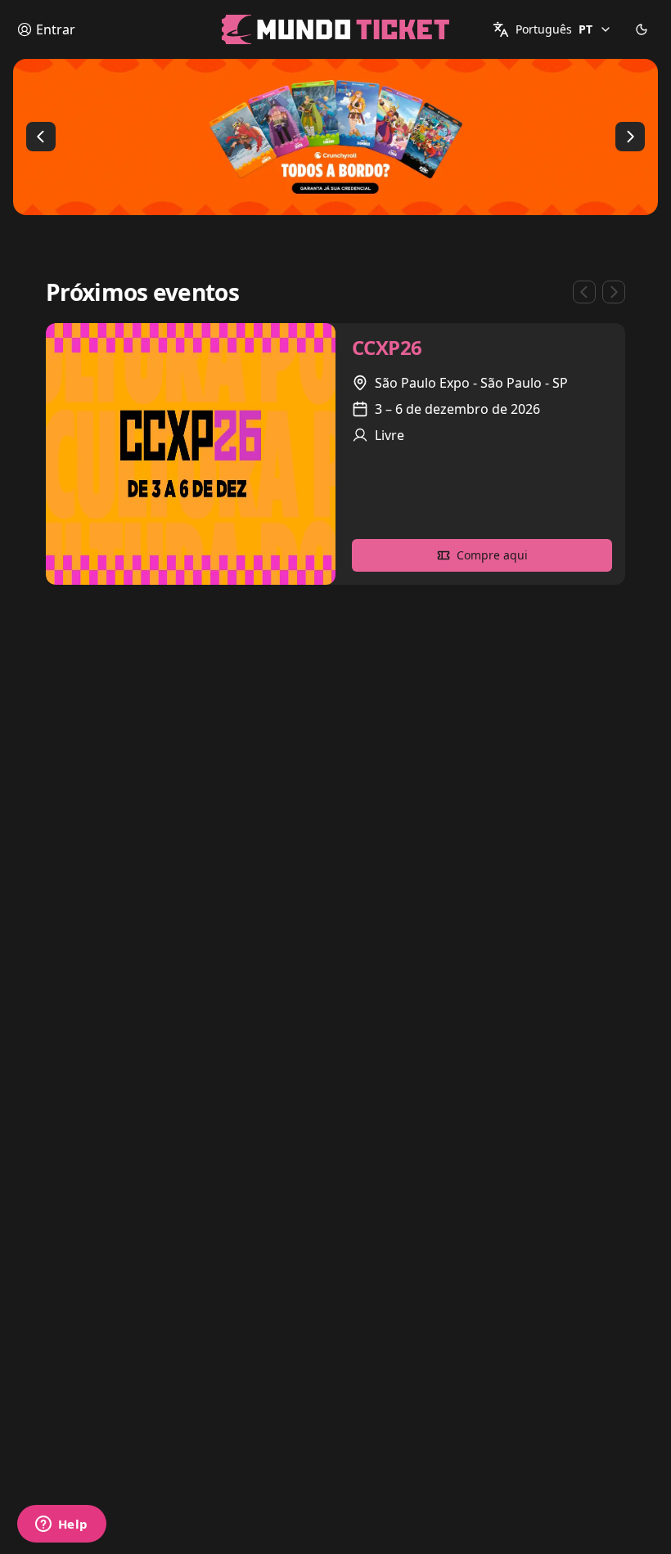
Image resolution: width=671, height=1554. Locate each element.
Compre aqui (492, 555)
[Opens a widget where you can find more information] (61, 1525)
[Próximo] (630, 136)
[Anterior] (41, 136)
